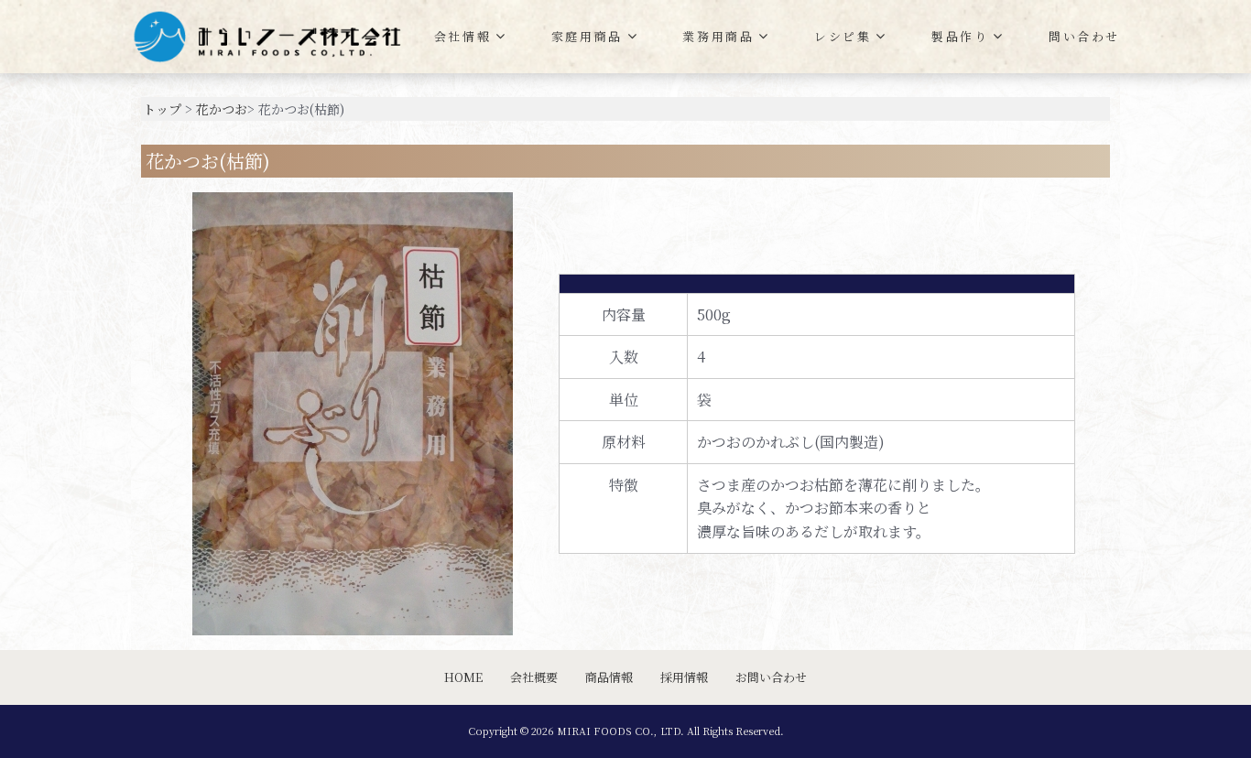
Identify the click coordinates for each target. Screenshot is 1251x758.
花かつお (221, 109)
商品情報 (609, 677)
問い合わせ (1084, 36)
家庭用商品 (587, 36)
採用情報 (684, 677)
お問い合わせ (771, 677)
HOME (463, 677)
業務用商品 (718, 36)
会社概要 (534, 677)
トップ (162, 109)
